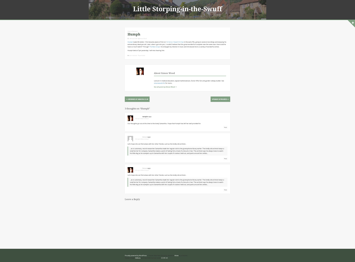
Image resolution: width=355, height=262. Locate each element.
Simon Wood (143, 38)
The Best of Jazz (154, 47)
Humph (130, 42)
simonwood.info (159, 83)
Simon (144, 137)
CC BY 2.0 (164, 258)
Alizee (176, 256)
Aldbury (138, 258)
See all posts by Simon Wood (164, 87)
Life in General (132, 31)
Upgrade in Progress (219, 99)
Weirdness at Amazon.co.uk (138, 99)
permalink (142, 55)
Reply (225, 127)
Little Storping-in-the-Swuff (177, 9)
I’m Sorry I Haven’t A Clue (175, 42)
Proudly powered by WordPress (136, 256)
